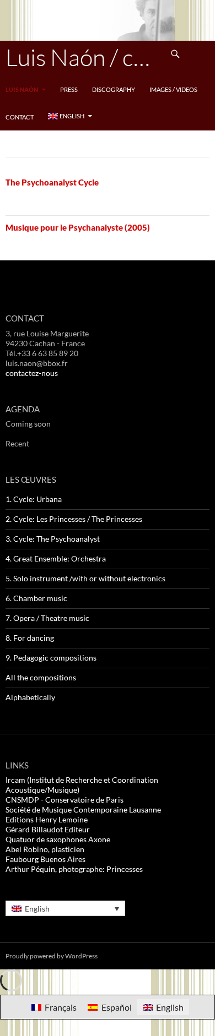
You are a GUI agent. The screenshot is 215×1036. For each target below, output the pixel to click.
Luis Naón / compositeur (84, 57)
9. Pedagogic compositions (51, 657)
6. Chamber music (36, 598)
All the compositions (41, 677)
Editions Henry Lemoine (47, 819)
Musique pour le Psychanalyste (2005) (78, 227)
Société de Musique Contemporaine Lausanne (83, 809)
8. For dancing (30, 637)
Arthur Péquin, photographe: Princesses (74, 869)
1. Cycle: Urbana (34, 499)
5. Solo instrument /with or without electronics (85, 578)
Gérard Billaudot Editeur (48, 829)
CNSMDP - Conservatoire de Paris (64, 799)
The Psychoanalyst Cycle (52, 182)
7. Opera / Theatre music (47, 618)
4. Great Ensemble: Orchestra (56, 558)
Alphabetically (30, 697)
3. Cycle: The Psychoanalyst (53, 538)
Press (69, 89)
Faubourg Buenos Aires (45, 859)
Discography (113, 89)
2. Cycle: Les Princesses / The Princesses (74, 519)
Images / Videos (173, 89)
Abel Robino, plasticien (45, 849)
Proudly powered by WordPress (52, 956)
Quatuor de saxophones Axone (58, 839)
